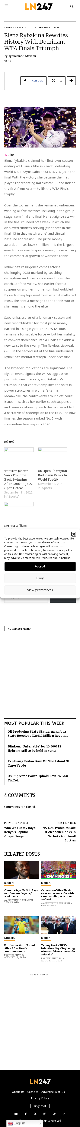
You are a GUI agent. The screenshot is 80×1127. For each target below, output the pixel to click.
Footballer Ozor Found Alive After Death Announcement (19, 948)
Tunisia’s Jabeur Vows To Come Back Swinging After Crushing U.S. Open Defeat (18, 479)
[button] (73, 534)
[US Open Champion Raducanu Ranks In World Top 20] (52, 455)
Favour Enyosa (14, 955)
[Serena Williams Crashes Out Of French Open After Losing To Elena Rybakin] (19, 510)
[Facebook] (25, 1114)
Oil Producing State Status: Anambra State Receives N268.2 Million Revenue (38, 734)
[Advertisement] (40, 671)
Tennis (21, 27)
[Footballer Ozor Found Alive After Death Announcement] (21, 925)
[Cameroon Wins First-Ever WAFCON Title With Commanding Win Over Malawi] (58, 870)
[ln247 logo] (38, 6)
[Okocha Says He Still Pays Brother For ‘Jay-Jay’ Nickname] (21, 870)
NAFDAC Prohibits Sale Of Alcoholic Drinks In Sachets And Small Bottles (59, 834)
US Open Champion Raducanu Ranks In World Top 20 (52, 475)
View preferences (40, 590)
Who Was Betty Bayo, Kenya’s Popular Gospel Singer (20, 832)
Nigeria (9, 937)
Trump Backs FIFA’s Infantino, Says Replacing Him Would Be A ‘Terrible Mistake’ (58, 949)
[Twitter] (35, 1114)
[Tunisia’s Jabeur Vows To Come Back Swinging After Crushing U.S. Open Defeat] (19, 455)
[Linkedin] (64, 1114)
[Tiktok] (54, 1114)
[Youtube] (16, 1114)
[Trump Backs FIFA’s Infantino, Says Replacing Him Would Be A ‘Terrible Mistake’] (58, 925)
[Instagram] (45, 1114)
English (19, 1123)
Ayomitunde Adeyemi (22, 56)
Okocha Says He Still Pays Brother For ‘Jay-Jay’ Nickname (21, 893)
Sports (9, 27)
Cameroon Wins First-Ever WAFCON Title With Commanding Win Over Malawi (57, 894)
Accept (40, 566)
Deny (40, 578)
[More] (71, 80)
